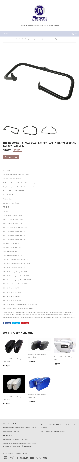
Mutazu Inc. (11, 453)
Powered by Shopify (21, 453)
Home (4, 39)
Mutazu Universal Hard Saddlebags (19, 39)
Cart (76, 34)
